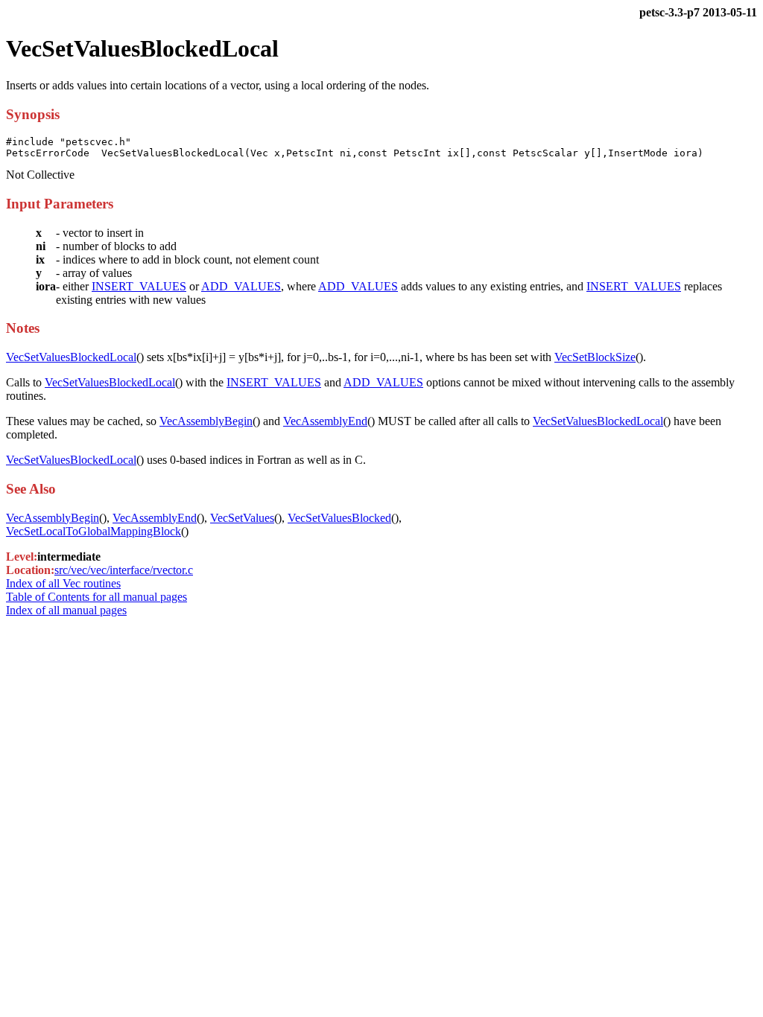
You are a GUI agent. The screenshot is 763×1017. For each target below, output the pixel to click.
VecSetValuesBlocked (339, 517)
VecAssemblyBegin (206, 421)
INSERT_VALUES (139, 286)
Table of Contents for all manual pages (96, 596)
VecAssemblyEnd (325, 421)
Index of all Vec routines (63, 583)
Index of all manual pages (66, 610)
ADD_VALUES (241, 286)
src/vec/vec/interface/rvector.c (123, 570)
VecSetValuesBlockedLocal (71, 357)
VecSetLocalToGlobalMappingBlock (93, 531)
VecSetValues (242, 517)
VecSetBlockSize (595, 357)
